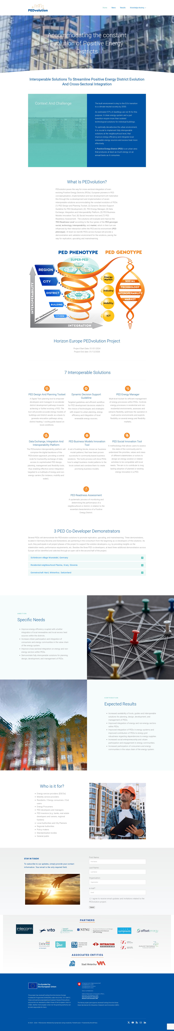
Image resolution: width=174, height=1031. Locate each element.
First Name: (94, 857)
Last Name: (94, 868)
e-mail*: (92, 888)
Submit (92, 907)
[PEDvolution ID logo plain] (38, 5)
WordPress (93, 1023)
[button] (27, 930)
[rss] (137, 1023)
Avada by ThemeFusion (73, 1023)
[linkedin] (145, 1023)
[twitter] (129, 1023)
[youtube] (133, 1023)
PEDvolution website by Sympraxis (50, 1023)
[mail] (141, 1023)
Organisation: (94, 878)
